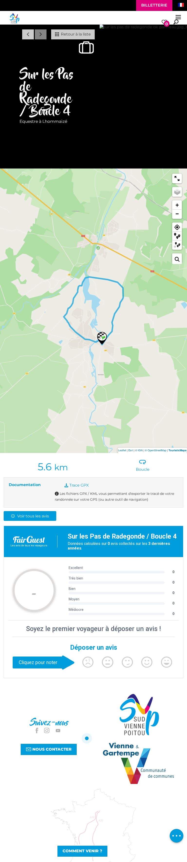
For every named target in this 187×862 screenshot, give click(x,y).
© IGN (139, 450)
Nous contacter (51, 749)
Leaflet (122, 450)
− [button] (177, 214)
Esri (130, 450)
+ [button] (177, 205)
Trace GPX (78, 485)
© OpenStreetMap (155, 450)
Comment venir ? (82, 851)
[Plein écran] (177, 178)
